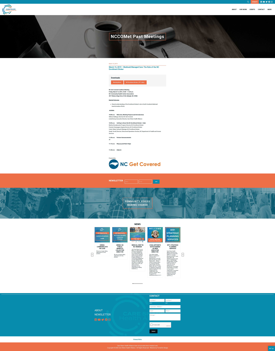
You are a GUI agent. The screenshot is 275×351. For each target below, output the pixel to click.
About (99, 310)
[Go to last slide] (92, 254)
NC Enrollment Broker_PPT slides (135, 82)
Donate (255, 2)
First (150, 303)
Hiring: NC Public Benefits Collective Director (120, 248)
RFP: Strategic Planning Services (172, 246)
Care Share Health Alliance (127, 348)
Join (156, 181)
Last (166, 303)
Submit (153, 331)
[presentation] (102, 234)
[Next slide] (183, 254)
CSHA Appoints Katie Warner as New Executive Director (155, 248)
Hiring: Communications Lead (102, 246)
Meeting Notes (117, 82)
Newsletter (103, 314)
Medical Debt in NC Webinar (137, 246)
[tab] (135, 283)
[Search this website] (248, 2)
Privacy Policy (168, 296)
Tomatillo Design (162, 348)
